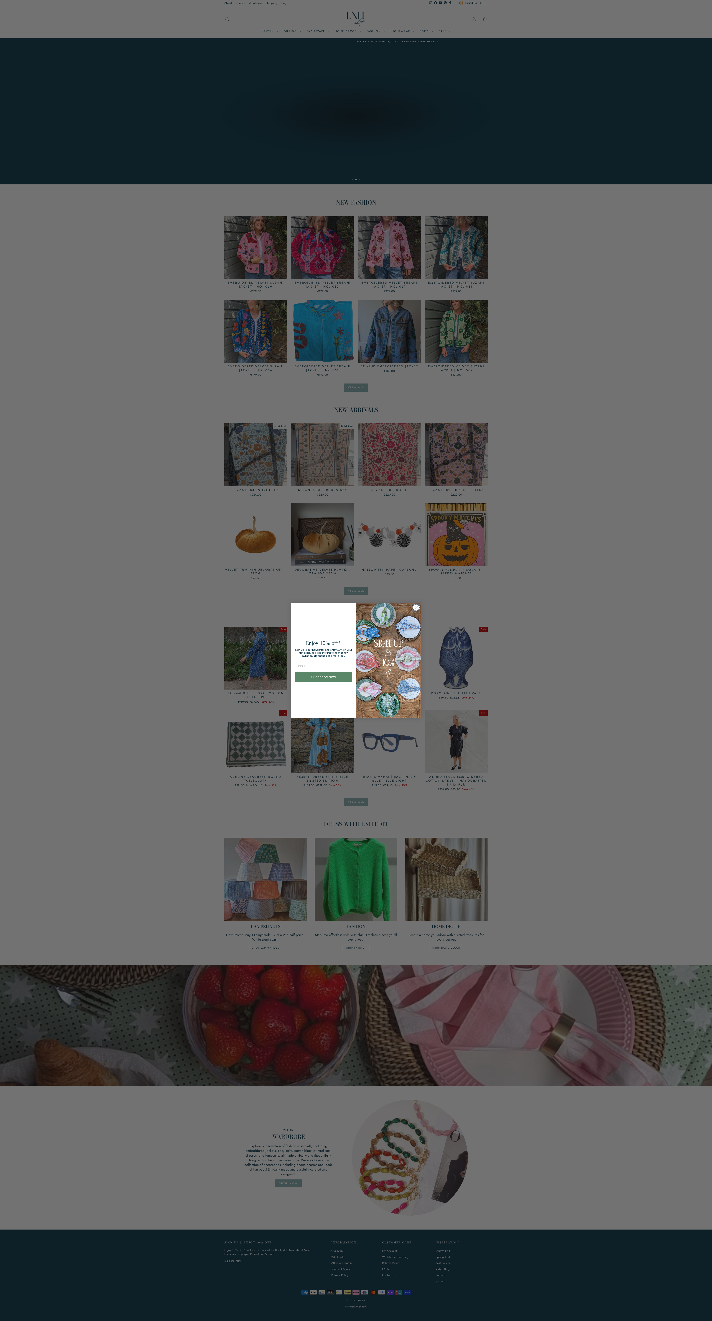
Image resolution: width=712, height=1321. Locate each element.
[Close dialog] (416, 607)
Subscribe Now (323, 677)
